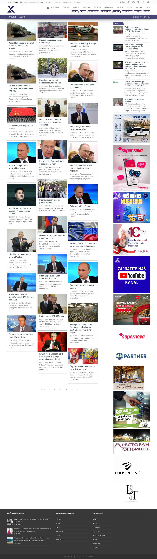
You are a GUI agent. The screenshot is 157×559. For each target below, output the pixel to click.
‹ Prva (43, 390)
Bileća (58, 523)
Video (83, 12)
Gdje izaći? (105, 12)
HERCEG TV (137, 17)
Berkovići (59, 539)
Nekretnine (127, 12)
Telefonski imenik (99, 535)
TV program (93, 12)
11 (72, 390)
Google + (128, 2)
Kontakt (95, 548)
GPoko (146, 12)
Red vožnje (96, 531)
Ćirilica (122, 2)
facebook (143, 2)
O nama (95, 539)
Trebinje (58, 519)
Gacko (58, 527)
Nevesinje (59, 531)
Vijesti (75, 12)
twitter (138, 2)
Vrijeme (116, 12)
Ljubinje (58, 535)
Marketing (96, 543)
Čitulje (138, 12)
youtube (133, 2)
